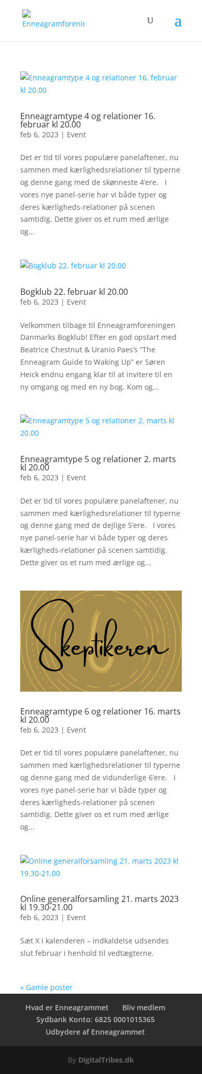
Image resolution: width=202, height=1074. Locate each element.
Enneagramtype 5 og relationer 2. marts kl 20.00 (98, 463)
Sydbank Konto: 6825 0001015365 (95, 1019)
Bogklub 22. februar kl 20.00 (74, 291)
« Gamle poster (46, 987)
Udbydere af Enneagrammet (95, 1032)
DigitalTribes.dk (106, 1060)
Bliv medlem (143, 1007)
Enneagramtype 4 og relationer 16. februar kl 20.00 (87, 120)
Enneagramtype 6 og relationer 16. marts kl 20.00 (100, 715)
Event (76, 134)
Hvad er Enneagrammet (67, 1007)
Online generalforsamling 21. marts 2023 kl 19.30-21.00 (99, 903)
